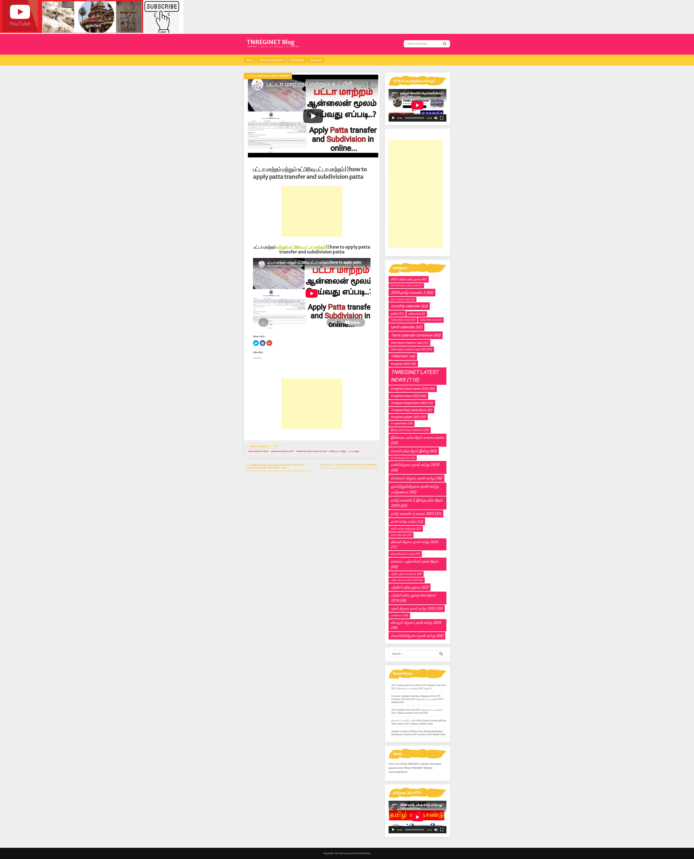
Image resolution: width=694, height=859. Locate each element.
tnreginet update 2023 (408, 417)
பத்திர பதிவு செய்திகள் (406, 574)
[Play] (393, 118)
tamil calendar (406, 327)
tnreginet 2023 (403, 363)
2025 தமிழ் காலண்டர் (412, 292)
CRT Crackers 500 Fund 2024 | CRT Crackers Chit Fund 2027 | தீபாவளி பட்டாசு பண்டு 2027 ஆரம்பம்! (418, 687)
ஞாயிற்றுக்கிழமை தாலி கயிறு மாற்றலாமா (415, 489)
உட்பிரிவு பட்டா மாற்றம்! (337, 451)
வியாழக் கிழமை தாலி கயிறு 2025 (416, 625)
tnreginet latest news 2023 (413, 388)
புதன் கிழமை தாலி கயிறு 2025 (417, 608)
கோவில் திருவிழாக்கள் (403, 458)
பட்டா (275, 446)
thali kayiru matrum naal (409, 342)
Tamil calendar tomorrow (415, 335)
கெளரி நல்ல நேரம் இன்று (414, 451)
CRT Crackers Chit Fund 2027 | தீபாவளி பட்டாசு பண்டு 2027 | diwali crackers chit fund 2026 (416, 711)
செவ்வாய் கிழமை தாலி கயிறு (416, 478)
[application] (417, 105)
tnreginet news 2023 (408, 396)
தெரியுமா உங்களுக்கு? (259, 446)
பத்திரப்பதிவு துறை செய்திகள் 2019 (413, 598)
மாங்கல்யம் (399, 615)
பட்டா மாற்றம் (354, 451)
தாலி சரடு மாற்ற (401, 535)
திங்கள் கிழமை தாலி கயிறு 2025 (414, 544)
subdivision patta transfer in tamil (311, 451)
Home (250, 60)
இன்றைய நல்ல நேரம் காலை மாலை (417, 440)
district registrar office (402, 299)
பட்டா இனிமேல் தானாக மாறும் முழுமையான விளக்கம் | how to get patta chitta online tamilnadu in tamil (275, 466)
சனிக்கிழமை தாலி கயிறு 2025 (415, 467)
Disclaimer (316, 60)
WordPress (364, 853)
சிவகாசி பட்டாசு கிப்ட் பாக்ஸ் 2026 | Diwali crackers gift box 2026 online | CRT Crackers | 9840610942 (418, 722)
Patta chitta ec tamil (403, 320)
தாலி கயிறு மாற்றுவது (406, 528)
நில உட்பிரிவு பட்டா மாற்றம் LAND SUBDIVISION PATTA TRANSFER (348, 465)
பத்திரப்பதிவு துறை (409, 587)
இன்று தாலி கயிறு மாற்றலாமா (410, 429)
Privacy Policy (297, 60)
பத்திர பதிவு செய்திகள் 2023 (407, 580)
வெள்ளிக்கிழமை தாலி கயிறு (417, 636)
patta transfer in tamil (258, 451)
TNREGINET (284, 76)
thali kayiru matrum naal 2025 (411, 349)
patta (397, 313)
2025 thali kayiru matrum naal (406, 285)
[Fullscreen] (442, 118)
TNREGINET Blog (271, 42)
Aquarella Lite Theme (334, 853)
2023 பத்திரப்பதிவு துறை (409, 279)
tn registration (401, 423)
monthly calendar (409, 306)
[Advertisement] (311, 211)
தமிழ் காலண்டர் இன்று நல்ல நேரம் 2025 (417, 503)
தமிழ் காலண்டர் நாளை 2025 (416, 513)
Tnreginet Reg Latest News (411, 410)
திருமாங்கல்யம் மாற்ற (405, 553)
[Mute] (436, 118)
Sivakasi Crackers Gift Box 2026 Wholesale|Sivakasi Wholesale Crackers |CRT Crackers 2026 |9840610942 (418, 733)
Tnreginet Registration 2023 (412, 403)
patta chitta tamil (431, 320)
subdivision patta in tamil (282, 451)
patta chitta (416, 313)
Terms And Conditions (271, 60)
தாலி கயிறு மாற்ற (407, 521)
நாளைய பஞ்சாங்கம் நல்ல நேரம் (414, 564)
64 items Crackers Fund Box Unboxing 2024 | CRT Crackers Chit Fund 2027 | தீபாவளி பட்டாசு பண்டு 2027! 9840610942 (417, 699)
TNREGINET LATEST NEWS (414, 376)
